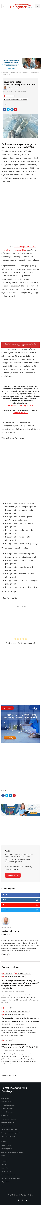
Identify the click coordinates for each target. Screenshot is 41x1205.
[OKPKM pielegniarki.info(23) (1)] (20, 809)
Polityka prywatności (8, 1175)
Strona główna (5, 72)
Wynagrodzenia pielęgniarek (10, 1133)
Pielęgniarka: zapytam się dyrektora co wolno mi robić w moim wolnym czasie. (20, 1019)
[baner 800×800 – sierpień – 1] (20, 724)
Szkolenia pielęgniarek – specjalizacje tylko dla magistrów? (20, 345)
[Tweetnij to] (8, 109)
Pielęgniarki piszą (6, 1126)
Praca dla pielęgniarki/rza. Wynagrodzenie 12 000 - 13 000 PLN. (19, 1046)
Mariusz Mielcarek (14, 88)
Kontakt (4, 1164)
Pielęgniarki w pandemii (9, 1129)
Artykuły (5, 955)
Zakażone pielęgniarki (8, 1136)
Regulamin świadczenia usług (10, 1178)
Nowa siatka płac (6, 1112)
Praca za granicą (6, 1149)
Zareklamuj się (13, 875)
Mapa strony (5, 1182)
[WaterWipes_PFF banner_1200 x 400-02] (20, 64)
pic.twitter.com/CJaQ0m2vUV (20, 405)
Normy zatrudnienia (7, 1109)
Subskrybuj (4, 1168)
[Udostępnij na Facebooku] (4, 109)
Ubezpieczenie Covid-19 (9, 1122)
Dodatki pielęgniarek (8, 1105)
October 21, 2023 (20, 412)
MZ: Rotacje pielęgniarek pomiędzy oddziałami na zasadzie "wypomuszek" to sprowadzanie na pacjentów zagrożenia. (20, 984)
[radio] (15, 639)
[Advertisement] (20, 33)
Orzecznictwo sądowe (8, 1119)
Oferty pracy (5, 1116)
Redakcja (4, 1161)
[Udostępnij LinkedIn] (12, 109)
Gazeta (3, 1142)
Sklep (3, 1156)
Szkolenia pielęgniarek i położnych (12, 1152)
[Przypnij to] (15, 109)
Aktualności (13, 72)
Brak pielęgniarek (7, 1102)
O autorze (5, 934)
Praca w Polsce (6, 1145)
